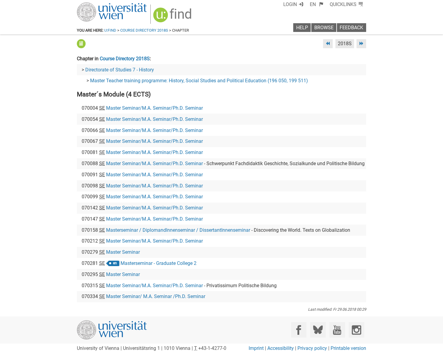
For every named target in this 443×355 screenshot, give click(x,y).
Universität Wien (97, 5)
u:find (110, 30)
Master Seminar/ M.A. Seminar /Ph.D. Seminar (155, 296)
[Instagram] (356, 330)
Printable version (348, 348)
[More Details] (81, 43)
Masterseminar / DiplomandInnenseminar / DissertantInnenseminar (178, 230)
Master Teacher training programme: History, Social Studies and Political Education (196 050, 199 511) (199, 80)
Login (290, 4)
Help (302, 27)
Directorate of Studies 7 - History (119, 70)
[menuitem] (316, 4)
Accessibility (280, 348)
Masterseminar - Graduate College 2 (158, 263)
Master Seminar (123, 252)
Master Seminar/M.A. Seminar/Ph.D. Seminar (154, 108)
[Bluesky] (317, 330)
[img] (173, 17)
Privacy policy (312, 348)
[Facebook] (298, 330)
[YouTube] (337, 330)
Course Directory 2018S (144, 30)
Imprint (256, 348)
